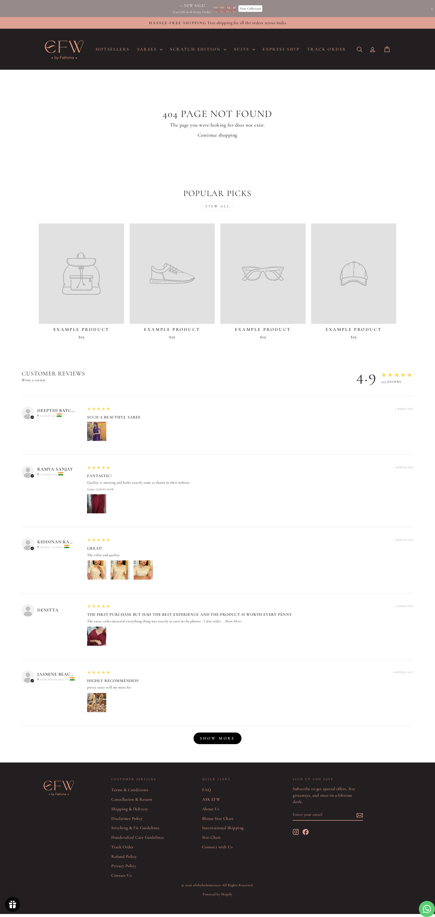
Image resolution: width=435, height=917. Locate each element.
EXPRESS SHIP (281, 49)
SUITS (242, 49)
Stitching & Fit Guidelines (135, 827)
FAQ (206, 789)
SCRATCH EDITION (196, 49)
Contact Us (121, 875)
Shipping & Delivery (129, 809)
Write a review (33, 380)
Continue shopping (217, 135)
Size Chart (211, 837)
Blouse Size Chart (218, 818)
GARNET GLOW (105, 489)
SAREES (148, 49)
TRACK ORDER (326, 49)
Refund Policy (124, 856)
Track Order (122, 847)
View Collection (250, 8)
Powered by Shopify (217, 894)
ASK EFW (211, 799)
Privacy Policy (123, 865)
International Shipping (223, 827)
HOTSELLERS (113, 49)
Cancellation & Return (131, 799)
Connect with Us (217, 847)
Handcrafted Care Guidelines (137, 837)
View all (217, 206)
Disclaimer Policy (127, 818)
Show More (233, 621)
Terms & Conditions (129, 789)
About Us (211, 809)
